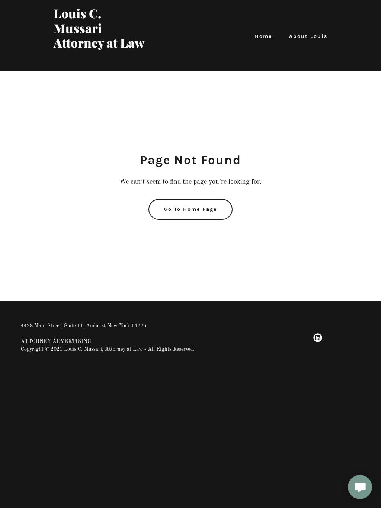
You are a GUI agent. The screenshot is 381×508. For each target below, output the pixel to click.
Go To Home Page (190, 209)
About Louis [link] (308, 36)
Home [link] (263, 36)
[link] (102, 61)
